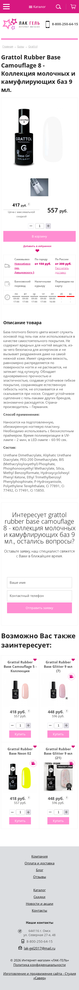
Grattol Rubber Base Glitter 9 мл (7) (58, 666)
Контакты (39, 910)
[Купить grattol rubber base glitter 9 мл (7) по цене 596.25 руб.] (58, 690)
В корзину (39, 236)
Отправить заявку (39, 608)
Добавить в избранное (37, 248)
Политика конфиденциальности (39, 965)
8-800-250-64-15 (65, 24)
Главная (7, 46)
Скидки (39, 897)
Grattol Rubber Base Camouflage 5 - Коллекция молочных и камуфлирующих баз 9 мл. (20, 666)
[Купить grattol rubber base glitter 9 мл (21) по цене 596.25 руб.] (58, 776)
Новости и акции (39, 903)
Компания (39, 856)
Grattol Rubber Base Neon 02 (20, 751)
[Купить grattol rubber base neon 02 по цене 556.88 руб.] (20, 777)
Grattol (33, 46)
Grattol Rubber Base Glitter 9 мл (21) (58, 753)
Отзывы (39, 877)
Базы (20, 46)
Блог (39, 870)
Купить (20, 734)
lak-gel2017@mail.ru (39, 948)
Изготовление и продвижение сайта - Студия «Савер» (39, 975)
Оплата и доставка (39, 863)
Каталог (39, 890)
